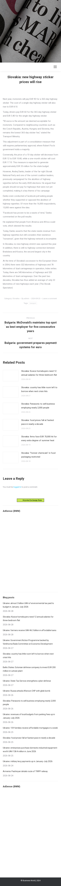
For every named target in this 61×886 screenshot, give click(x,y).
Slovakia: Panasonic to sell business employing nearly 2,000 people (38, 406)
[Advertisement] (30, 30)
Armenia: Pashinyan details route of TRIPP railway (25, 771)
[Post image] (10, 375)
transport (33, 303)
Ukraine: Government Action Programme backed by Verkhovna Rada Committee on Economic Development (28, 642)
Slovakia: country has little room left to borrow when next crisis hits (39, 389)
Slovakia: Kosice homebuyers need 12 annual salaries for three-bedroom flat (39, 373)
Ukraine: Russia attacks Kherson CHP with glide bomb (26, 691)
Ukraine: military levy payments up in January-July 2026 (27, 761)
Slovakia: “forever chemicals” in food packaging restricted (38, 455)
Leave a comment (49, 298)
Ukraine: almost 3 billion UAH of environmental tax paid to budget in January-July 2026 (28, 605)
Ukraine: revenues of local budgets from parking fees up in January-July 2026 (29, 716)
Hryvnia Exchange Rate (31, 500)
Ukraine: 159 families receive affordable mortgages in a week (30, 728)
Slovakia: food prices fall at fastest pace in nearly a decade (37, 422)
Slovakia (15, 298)
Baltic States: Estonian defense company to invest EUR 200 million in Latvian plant (29, 669)
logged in (17, 487)
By (25, 298)
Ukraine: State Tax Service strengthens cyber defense (27, 681)
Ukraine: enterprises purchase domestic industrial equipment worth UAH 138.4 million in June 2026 (30, 750)
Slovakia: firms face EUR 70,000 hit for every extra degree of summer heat (39, 438)
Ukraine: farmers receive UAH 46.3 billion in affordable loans (29, 630)
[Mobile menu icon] (55, 67)
